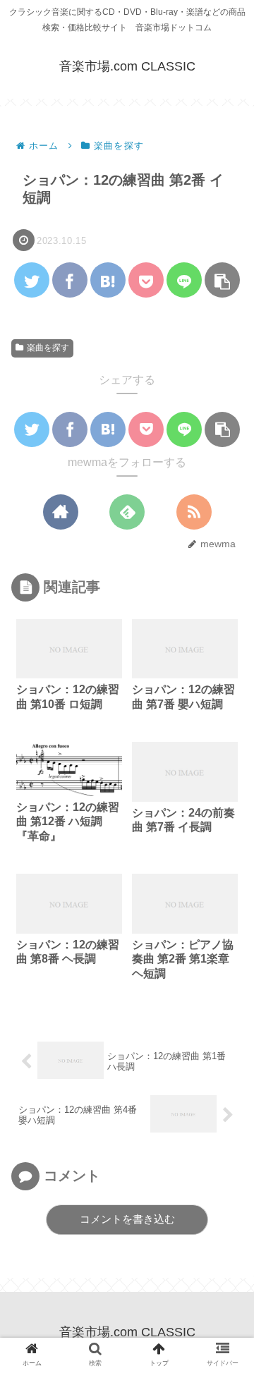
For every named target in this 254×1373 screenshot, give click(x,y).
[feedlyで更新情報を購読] (127, 512)
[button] (222, 280)
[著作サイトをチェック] (60, 512)
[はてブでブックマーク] (108, 280)
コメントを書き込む (127, 1219)
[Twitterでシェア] (31, 280)
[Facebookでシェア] (69, 280)
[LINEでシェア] (184, 280)
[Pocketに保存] (146, 280)
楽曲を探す (48, 348)
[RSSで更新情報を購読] (194, 512)
